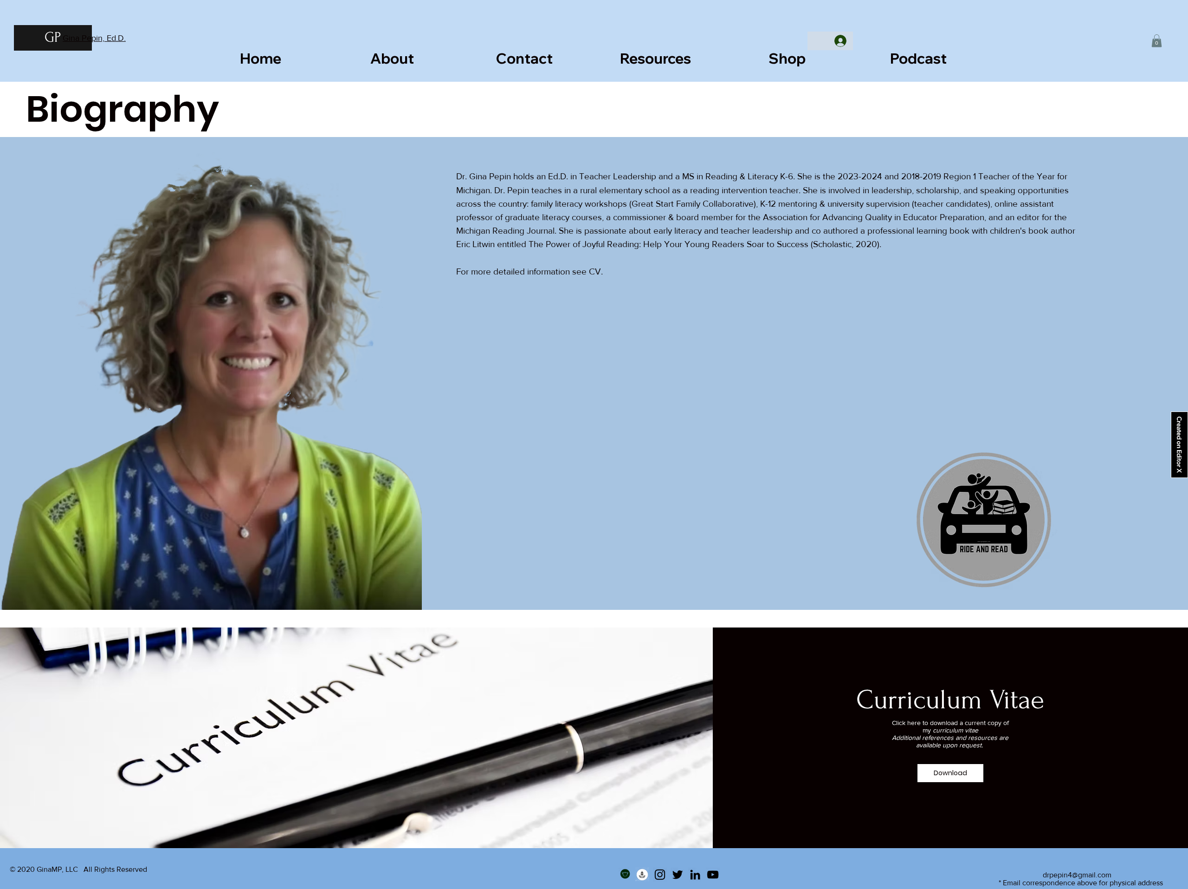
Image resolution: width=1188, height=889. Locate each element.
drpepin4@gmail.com (1077, 875)
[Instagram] (660, 875)
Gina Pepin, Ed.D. (94, 38)
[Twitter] (677, 875)
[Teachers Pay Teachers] (625, 875)
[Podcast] (642, 875)
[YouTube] (713, 875)
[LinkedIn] (695, 875)
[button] (1156, 40)
